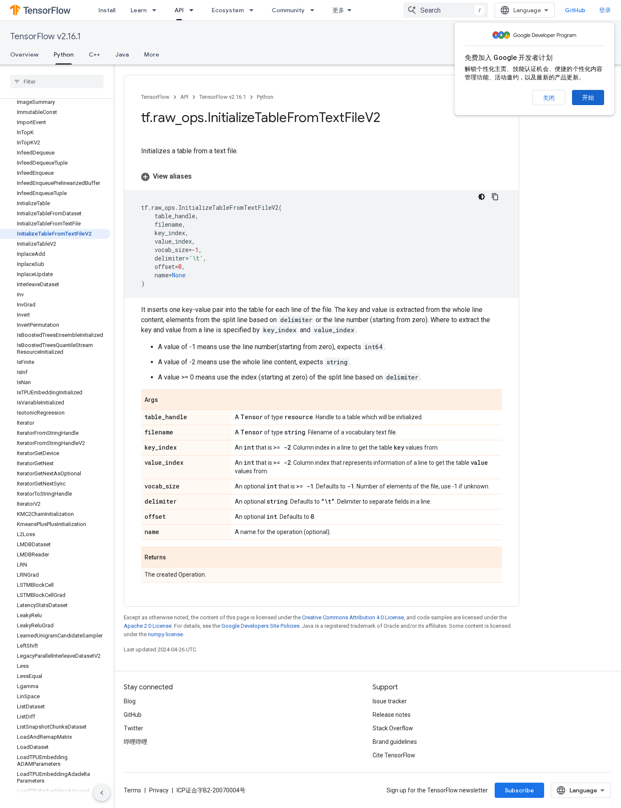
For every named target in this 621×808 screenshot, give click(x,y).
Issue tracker (390, 701)
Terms (132, 790)
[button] (321, 176)
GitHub (575, 10)
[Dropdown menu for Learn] (157, 10)
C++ (94, 54)
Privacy (159, 790)
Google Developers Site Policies (260, 626)
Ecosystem (228, 10)
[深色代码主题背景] (481, 196)
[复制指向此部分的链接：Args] (166, 400)
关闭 (549, 98)
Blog (130, 701)
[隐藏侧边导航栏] (101, 792)
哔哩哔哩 (135, 741)
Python (64, 54)
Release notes (392, 714)
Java (122, 54)
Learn (139, 10)
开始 (588, 97)
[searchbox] (57, 81)
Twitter (133, 728)
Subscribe (519, 790)
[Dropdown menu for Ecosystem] (254, 10)
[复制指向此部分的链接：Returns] (174, 558)
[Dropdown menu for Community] (315, 10)
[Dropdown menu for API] (194, 10)
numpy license (165, 634)
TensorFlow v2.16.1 (45, 36)
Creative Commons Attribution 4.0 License (353, 617)
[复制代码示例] (495, 196)
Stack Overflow (393, 728)
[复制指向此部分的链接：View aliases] (200, 176)
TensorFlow (155, 97)
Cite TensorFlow (394, 755)
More (151, 54)
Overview (24, 54)
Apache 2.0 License (148, 626)
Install (106, 10)
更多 (338, 10)
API (179, 10)
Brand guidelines (395, 741)
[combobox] (445, 10)
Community (288, 10)
